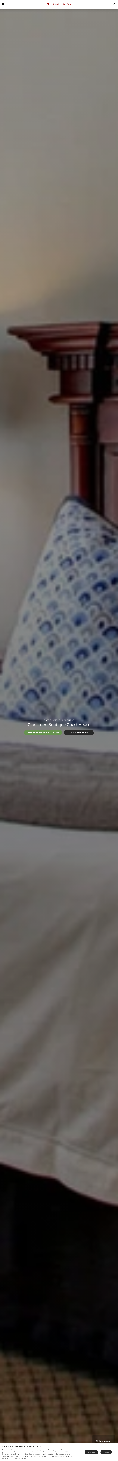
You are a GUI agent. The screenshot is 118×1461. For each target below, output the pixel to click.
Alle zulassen (91, 1452)
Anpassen (106, 1452)
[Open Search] (114, 4)
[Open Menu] (3, 4)
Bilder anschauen (79, 733)
